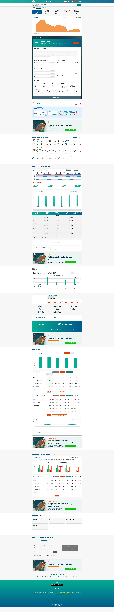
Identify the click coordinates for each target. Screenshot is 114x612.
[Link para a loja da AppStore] (60, 585)
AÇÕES (51, 1)
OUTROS (61, 1)
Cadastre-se (74, 1)
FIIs (54, 1)
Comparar (79, 4)
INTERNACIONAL (47, 1)
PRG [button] (34, 7)
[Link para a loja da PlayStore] (54, 585)
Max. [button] (79, 191)
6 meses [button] (67, 17)
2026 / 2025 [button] (72, 191)
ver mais (48, 391)
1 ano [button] (71, 17)
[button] (38, 1)
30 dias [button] (64, 17)
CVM (63, 592)
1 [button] (34, 237)
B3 (61, 592)
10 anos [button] (76, 419)
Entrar (80, 1)
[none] (57, 126)
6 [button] (42, 237)
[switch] (57, 33)
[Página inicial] (33, 1)
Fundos (57, 1)
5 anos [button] (74, 17)
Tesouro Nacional (67, 592)
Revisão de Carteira (67, 1)
